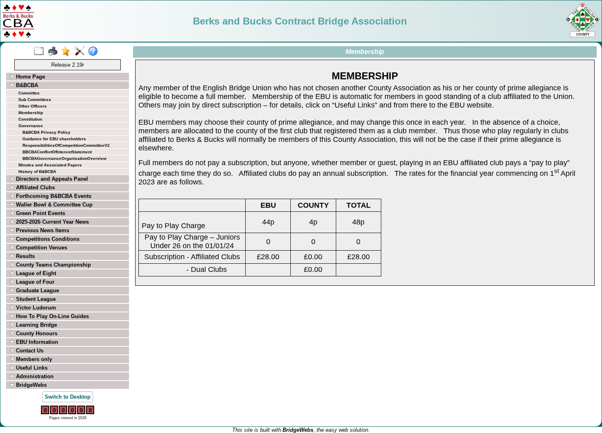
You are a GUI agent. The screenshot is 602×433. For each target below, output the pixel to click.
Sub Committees (34, 99)
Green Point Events (39, 213)
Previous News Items (41, 230)
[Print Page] (54, 51)
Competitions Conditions (46, 239)
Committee (29, 93)
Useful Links (31, 368)
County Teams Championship (52, 265)
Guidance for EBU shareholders (54, 139)
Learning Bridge (35, 325)
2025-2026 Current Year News (51, 222)
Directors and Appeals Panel (51, 179)
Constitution (30, 119)
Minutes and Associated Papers (50, 165)
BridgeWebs (30, 385)
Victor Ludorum (35, 308)
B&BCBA (26, 85)
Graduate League (36, 290)
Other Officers (32, 106)
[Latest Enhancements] (68, 51)
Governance (30, 125)
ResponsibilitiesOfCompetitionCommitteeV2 (66, 145)
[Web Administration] (81, 51)
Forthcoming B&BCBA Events (52, 196)
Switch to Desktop (68, 397)
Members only (33, 359)
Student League (35, 299)
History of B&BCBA (37, 171)
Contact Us (28, 351)
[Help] (95, 51)
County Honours (35, 333)
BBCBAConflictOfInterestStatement (57, 152)
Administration (34, 376)
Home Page (29, 77)
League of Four (34, 282)
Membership (30, 112)
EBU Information (36, 342)
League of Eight (35, 273)
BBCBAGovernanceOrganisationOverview (64, 158)
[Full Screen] (41, 51)
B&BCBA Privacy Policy (46, 132)
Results (24, 256)
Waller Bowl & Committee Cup (53, 205)
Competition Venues (40, 248)
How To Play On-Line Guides (51, 316)
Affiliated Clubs (34, 187)
